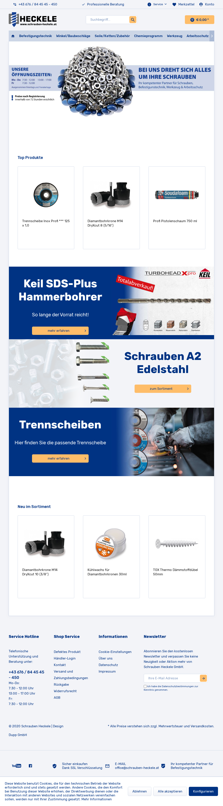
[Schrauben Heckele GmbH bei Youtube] (17, 765)
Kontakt (60, 665)
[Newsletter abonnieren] (203, 678)
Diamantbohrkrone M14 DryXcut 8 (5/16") (105, 223)
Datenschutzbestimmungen (178, 686)
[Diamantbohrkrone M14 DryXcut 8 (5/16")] (111, 195)
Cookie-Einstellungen (115, 652)
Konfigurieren (203, 791)
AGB (57, 698)
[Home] (13, 36)
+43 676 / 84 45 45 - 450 (38, 4)
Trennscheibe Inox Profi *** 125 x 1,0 (46, 223)
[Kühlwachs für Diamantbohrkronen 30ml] (111, 544)
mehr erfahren (58, 331)
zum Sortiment (161, 389)
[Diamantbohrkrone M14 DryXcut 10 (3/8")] (46, 544)
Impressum (107, 671)
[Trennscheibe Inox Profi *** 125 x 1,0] (46, 195)
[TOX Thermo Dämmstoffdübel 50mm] (177, 544)
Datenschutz (108, 665)
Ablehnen (139, 791)
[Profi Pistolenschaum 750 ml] (177, 195)
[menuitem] (157, 4)
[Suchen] (132, 19)
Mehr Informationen (96, 799)
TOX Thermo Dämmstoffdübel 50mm (175, 572)
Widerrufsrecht (65, 691)
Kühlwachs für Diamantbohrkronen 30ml (107, 572)
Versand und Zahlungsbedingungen (71, 675)
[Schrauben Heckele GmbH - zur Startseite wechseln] (33, 20)
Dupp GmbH (18, 735)
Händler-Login (65, 658)
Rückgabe (61, 685)
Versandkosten (202, 726)
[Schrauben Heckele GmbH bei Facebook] (30, 765)
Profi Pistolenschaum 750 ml (175, 221)
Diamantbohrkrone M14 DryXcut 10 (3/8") (39, 572)
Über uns (106, 658)
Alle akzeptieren (170, 791)
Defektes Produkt (67, 652)
